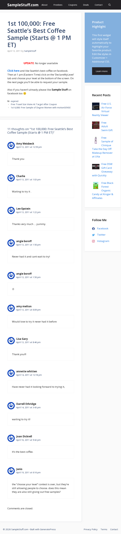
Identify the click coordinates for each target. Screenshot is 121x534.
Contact (99, 4)
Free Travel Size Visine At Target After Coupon (34, 104)
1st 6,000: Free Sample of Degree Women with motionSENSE (41, 107)
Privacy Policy (91, 529)
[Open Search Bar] (110, 5)
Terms (103, 529)
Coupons (72, 4)
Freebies (57, 4)
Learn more (102, 71)
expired (14, 101)
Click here (13, 70)
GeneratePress (48, 529)
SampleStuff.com (23, 4)
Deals (86, 4)
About (44, 4)
